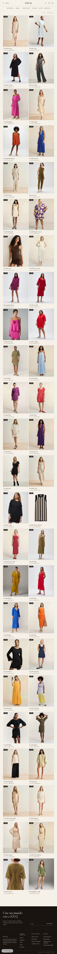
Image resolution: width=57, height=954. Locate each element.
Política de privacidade (48, 945)
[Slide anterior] (5, 31)
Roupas (21, 937)
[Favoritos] (49, 3)
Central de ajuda (47, 936)
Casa (21, 942)
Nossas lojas (34, 939)
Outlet (21, 944)
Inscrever (49, 923)
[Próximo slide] (26, 31)
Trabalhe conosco (36, 943)
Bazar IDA (22, 947)
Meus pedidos (46, 939)
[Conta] (46, 3)
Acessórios (22, 940)
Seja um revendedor (36, 941)
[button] (50, 12)
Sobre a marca (35, 936)
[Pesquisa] (5, 3)
